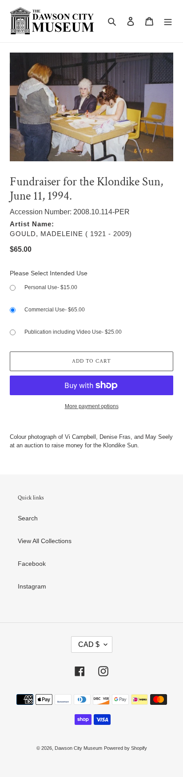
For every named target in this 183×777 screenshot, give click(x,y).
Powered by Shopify (125, 748)
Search (28, 518)
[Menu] (168, 21)
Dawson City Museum (78, 748)
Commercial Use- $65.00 (54, 310)
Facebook (32, 563)
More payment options (92, 406)
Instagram (32, 586)
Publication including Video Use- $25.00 (73, 332)
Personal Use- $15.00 (50, 287)
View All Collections (45, 540)
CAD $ (88, 644)
